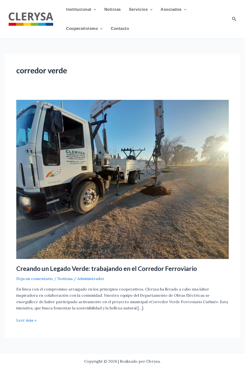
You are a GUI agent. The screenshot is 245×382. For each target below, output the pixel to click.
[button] (93, 9)
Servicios (138, 9)
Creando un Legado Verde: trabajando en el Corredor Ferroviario (106, 268)
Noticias (112, 9)
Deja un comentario (34, 278)
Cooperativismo (82, 28)
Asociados (171, 9)
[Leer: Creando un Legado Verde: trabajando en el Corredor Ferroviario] (122, 179)
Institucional (78, 9)
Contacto (120, 28)
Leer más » (26, 320)
